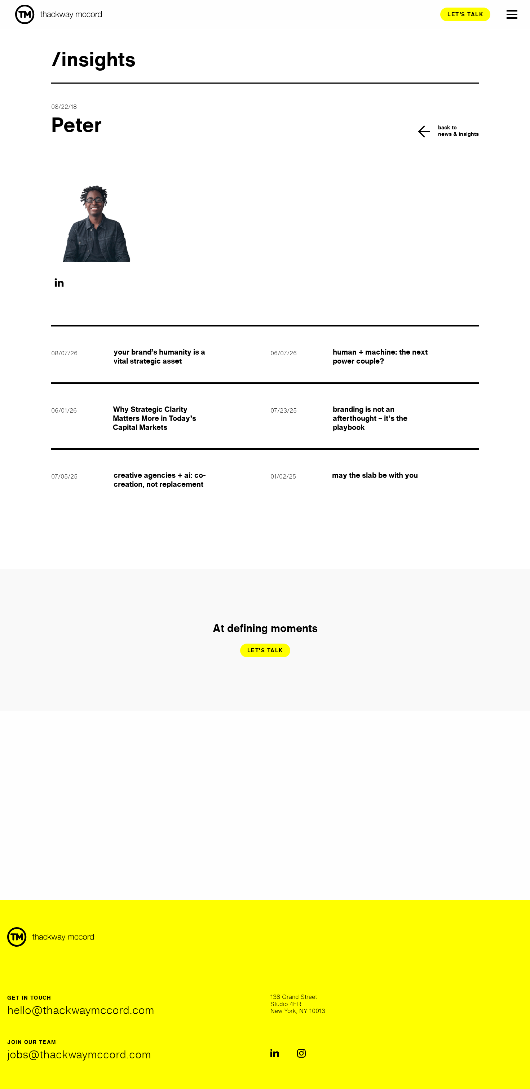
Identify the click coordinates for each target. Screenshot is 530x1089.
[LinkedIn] (59, 283)
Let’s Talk (465, 14)
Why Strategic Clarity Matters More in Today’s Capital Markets (154, 418)
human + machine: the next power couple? (380, 356)
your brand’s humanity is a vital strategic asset (159, 356)
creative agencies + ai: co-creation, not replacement (160, 480)
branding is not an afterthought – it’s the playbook (370, 418)
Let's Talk (265, 650)
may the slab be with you (375, 475)
